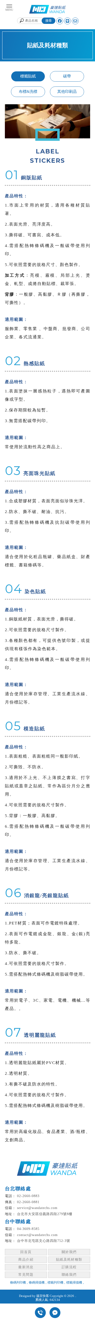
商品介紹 (25, 1259)
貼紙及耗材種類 (69, 1259)
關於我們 (69, 1252)
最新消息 (25, 1267)
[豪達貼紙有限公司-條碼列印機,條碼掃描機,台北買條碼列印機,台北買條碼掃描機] (47, 10)
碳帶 (67, 76)
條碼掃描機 (37, 1282)
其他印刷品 (67, 91)
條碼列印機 (18, 1282)
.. (75, 1296)
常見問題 (25, 1274)
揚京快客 (42, 1296)
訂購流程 (69, 1267)
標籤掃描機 (74, 1282)
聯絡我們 (69, 1274)
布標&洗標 (28, 91)
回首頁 (25, 1252)
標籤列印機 (55, 1282)
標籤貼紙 (28, 76)
